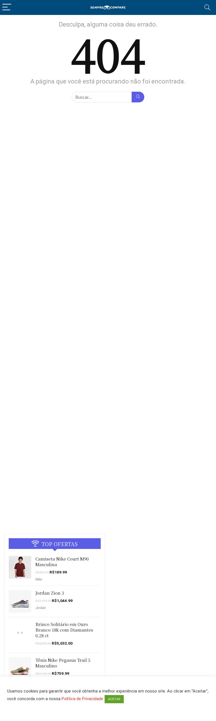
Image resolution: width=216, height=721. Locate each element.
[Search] (207, 7)
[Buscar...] (138, 97)
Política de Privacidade (82, 698)
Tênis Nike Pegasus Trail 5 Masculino (62, 663)
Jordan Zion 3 (49, 593)
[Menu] (7, 7)
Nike (38, 579)
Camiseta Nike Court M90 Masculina (62, 561)
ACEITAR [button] (114, 699)
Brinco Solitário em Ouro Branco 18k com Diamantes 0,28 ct (64, 629)
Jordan (40, 608)
